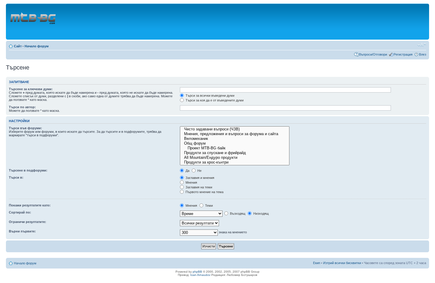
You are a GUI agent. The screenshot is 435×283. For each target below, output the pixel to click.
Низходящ (260, 213)
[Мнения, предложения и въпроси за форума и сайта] (235, 134)
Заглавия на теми (198, 187)
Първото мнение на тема (204, 192)
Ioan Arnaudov (200, 274)
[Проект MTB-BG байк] (235, 148)
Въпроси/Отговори (373, 54)
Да (187, 170)
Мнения (191, 182)
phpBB (197, 271)
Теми (208, 205)
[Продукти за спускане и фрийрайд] (235, 153)
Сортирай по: (20, 212)
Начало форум (37, 46)
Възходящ (237, 213)
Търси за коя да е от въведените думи (214, 100)
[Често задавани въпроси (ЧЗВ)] (235, 129)
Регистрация (403, 54)
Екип (316, 263)
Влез (422, 54)
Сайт (18, 46)
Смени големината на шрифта (422, 45)
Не (199, 170)
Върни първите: (22, 231)
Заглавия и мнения (199, 177)
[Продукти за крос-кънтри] (235, 162)
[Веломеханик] (235, 138)
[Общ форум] (235, 143)
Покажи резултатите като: (30, 205)
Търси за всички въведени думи (209, 95)
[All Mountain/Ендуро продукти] (235, 157)
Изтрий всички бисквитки (342, 263)
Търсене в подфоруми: (28, 170)
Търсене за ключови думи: (31, 89)
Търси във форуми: (25, 128)
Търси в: (16, 177)
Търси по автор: (22, 107)
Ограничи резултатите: (27, 222)
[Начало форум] (33, 21)
